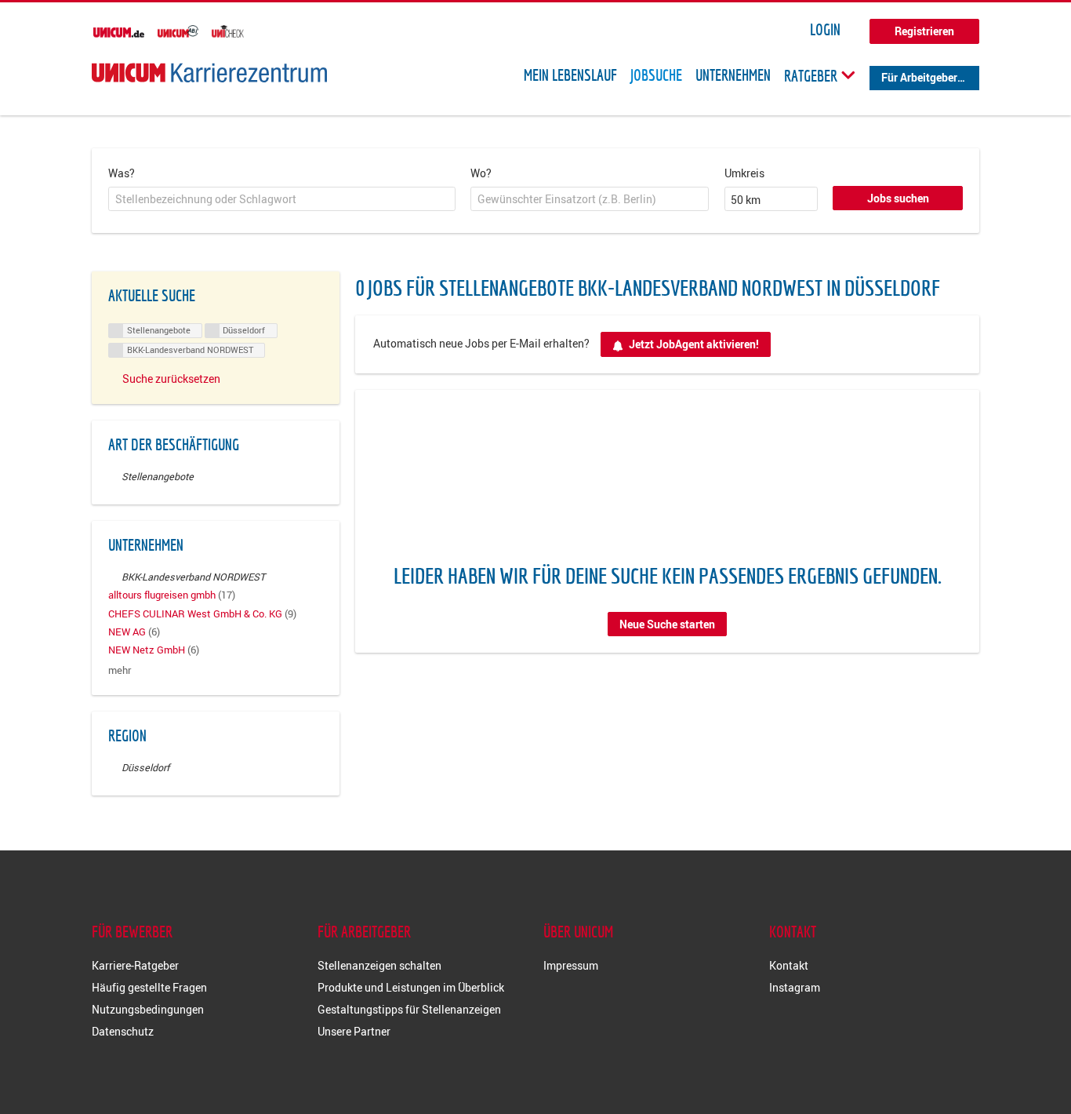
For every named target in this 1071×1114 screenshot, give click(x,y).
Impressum (570, 965)
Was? (121, 173)
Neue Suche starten (667, 624)
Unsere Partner (354, 1031)
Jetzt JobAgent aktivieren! (694, 344)
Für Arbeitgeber (919, 77)
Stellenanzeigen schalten (379, 965)
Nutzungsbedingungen (148, 1009)
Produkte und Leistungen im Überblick (411, 987)
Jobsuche (656, 75)
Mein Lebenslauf (570, 75)
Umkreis (744, 173)
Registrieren (924, 31)
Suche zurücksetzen (171, 378)
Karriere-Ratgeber (135, 965)
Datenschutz (123, 1031)
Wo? (481, 173)
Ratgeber (812, 75)
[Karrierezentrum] (209, 72)
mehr (119, 670)
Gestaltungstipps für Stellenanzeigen (409, 1009)
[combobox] (282, 199)
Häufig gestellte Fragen (149, 987)
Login (825, 29)
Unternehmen (733, 75)
